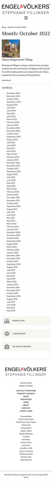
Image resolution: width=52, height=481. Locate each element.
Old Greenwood (26, 454)
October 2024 (13, 99)
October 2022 (13, 168)
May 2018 (11, 307)
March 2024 (12, 119)
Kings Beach (26, 428)
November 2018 (13, 290)
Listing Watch (19, 333)
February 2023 (13, 157)
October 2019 (12, 261)
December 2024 (13, 93)
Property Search (26, 393)
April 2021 (11, 220)
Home (26, 402)
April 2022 (11, 186)
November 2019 (13, 258)
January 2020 (13, 252)
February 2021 (13, 226)
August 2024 (12, 105)
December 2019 (13, 255)
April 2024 (11, 116)
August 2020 (12, 244)
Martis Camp (26, 442)
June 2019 (11, 273)
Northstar (26, 439)
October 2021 (12, 203)
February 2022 (13, 191)
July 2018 (11, 302)
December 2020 (13, 232)
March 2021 (11, 223)
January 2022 (12, 194)
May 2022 (11, 183)
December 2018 (13, 287)
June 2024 (11, 110)
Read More (6, 80)
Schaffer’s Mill (26, 448)
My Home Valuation (21, 346)
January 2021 (12, 229)
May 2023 (11, 148)
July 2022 (11, 177)
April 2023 (11, 151)
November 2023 (13, 131)
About (26, 405)
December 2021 (13, 197)
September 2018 (13, 296)
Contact (26, 408)
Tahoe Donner (26, 460)
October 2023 (13, 134)
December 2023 (13, 128)
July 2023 (11, 142)
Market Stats (18, 320)
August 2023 (12, 139)
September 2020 (14, 241)
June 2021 (11, 215)
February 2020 (13, 249)
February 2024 (13, 122)
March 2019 (12, 281)
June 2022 (11, 180)
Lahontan (26, 445)
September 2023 (14, 136)
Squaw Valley (26, 431)
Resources (26, 399)
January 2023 (12, 160)
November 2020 (13, 235)
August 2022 (12, 174)
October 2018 (12, 293)
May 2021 (11, 218)
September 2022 (14, 171)
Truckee (26, 436)
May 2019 (11, 276)
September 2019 (14, 264)
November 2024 (13, 96)
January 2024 (13, 125)
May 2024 (11, 113)
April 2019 (11, 278)
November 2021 (13, 200)
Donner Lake (26, 457)
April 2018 (11, 310)
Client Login (26, 411)
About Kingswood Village (17, 59)
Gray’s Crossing (26, 451)
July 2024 (11, 107)
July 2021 (11, 212)
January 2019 (12, 284)
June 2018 (11, 305)
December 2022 (13, 163)
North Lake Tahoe (26, 419)
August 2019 (12, 267)
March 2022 (12, 189)
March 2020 (12, 247)
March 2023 (12, 154)
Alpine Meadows (26, 433)
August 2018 (12, 299)
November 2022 (13, 165)
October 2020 (13, 238)
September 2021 (13, 206)
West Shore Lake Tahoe (26, 422)
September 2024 (14, 102)
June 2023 (11, 145)
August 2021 (12, 209)
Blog (4, 27)
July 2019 (11, 270)
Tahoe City (26, 425)
